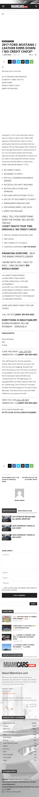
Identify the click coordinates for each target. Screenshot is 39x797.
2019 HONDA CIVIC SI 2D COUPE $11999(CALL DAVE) (10, 479)
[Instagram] (7, 708)
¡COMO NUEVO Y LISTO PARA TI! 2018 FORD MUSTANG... (23, 627)
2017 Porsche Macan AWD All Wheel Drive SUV (23, 518)
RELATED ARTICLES (9, 511)
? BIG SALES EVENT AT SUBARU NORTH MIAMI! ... (25, 618)
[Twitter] (18, 62)
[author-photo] (19, 498)
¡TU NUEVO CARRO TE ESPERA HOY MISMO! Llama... (23, 646)
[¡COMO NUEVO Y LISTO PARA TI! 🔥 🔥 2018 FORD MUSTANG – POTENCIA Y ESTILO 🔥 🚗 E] (6, 628)
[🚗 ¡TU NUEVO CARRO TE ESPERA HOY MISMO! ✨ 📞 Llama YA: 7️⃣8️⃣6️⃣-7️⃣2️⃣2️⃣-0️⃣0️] (6, 647)
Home (3, 11)
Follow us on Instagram (12, 655)
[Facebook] (14, 62)
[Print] (23, 62)
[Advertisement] (19, 112)
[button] (3, 6)
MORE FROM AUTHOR (25, 511)
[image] (19, 664)
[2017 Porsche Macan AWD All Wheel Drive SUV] (6, 519)
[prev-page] (3, 544)
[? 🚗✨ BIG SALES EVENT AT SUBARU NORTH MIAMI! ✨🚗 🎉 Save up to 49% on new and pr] (6, 619)
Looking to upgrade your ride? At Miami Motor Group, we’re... (24, 637)
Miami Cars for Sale (12, 11)
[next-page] (6, 544)
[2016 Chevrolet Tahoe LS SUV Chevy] (6, 528)
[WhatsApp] (31, 62)
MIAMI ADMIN (7, 54)
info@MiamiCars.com (8, 693)
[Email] (10, 62)
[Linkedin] (27, 62)
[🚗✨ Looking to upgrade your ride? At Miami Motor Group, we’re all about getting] (6, 637)
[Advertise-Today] (19, 2)
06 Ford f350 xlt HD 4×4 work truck (29, 478)
